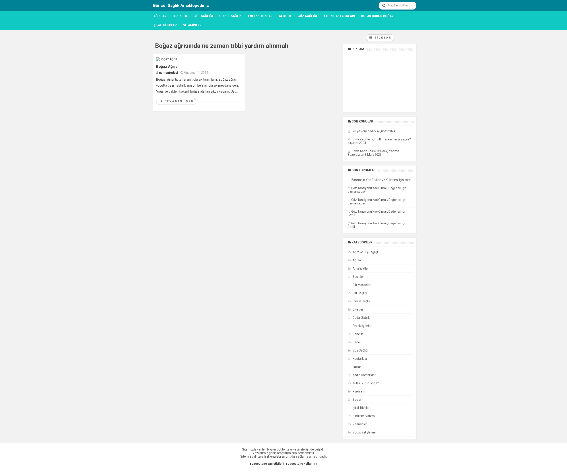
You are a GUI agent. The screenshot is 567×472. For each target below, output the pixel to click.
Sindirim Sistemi (364, 416)
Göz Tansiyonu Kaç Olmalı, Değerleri (376, 188)
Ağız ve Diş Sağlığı (365, 252)
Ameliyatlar (361, 268)
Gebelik (285, 16)
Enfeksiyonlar (260, 16)
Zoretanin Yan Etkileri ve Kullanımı (374, 180)
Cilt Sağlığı (203, 16)
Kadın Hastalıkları (339, 16)
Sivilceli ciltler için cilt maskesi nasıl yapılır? (382, 139)
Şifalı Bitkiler (165, 25)
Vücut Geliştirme (364, 432)
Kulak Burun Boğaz (377, 16)
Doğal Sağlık (361, 317)
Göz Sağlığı (307, 16)
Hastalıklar (360, 358)
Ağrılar (159, 16)
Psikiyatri (359, 391)
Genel (357, 342)
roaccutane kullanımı (301, 463)
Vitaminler (192, 25)
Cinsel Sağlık (230, 16)
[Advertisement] (380, 82)
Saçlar (357, 399)
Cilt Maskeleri (362, 285)
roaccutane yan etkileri (267, 463)
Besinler (180, 16)
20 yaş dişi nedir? (364, 131)
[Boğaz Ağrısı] (167, 59)
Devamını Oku (178, 101)
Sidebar (382, 37)
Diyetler (358, 309)
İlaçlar (357, 367)
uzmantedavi (168, 72)
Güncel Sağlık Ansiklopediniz (181, 5)
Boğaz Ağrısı (167, 66)
